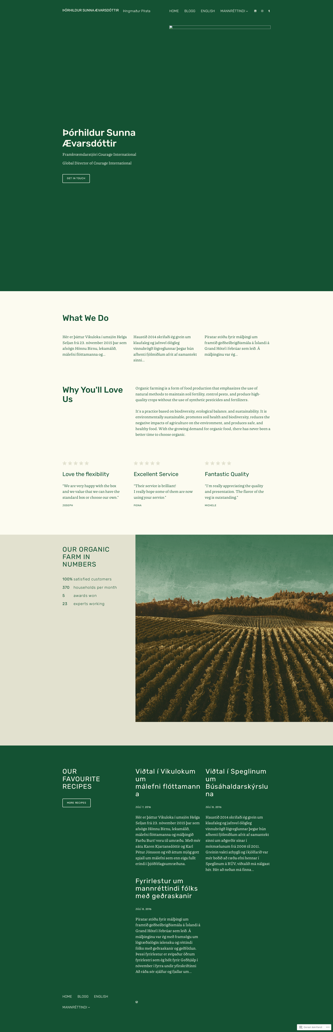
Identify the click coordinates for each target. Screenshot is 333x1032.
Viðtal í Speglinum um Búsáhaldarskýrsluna (237, 783)
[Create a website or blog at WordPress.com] (136, 1002)
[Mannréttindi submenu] (247, 11)
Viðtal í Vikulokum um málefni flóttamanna (167, 783)
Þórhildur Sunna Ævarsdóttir (90, 10)
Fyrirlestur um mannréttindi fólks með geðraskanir (166, 888)
